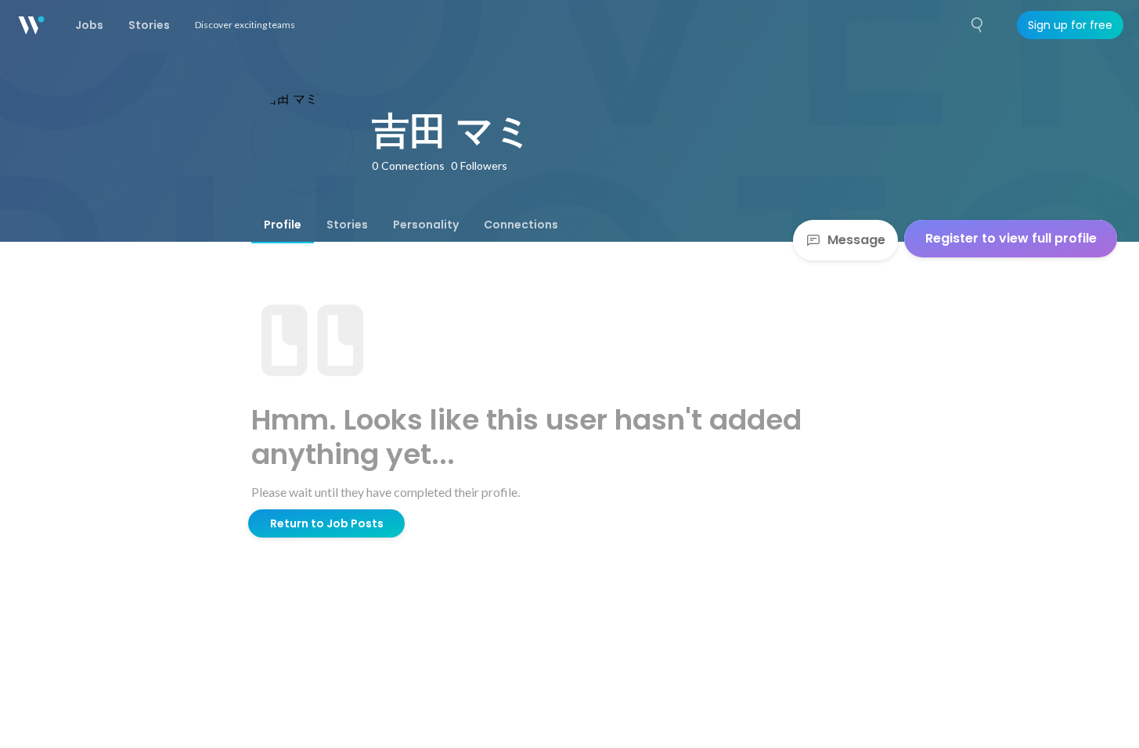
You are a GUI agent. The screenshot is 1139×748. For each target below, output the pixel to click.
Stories (347, 224)
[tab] (282, 224)
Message (856, 240)
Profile (282, 224)
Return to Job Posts (327, 523)
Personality (426, 224)
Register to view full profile (1011, 238)
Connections (521, 224)
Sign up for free (1070, 25)
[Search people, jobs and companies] (977, 25)
